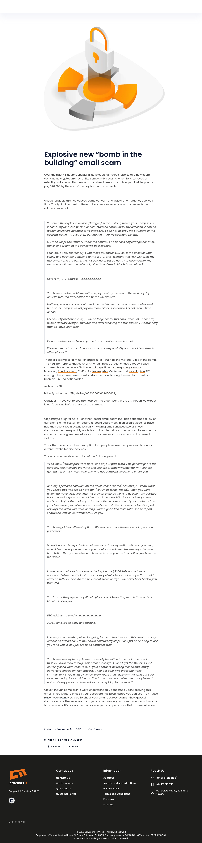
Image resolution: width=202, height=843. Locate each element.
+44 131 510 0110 (164, 784)
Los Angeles (100, 371)
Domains (108, 799)
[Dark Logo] (18, 777)
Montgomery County (127, 367)
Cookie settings (17, 821)
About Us (108, 778)
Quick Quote (63, 788)
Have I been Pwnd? (56, 697)
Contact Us (63, 778)
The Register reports (57, 363)
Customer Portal (66, 794)
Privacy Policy (111, 788)
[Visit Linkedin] (12, 800)
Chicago (97, 367)
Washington (137, 371)
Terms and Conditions (116, 794)
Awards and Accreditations (119, 783)
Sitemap (108, 804)
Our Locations (64, 783)
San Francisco (67, 371)
